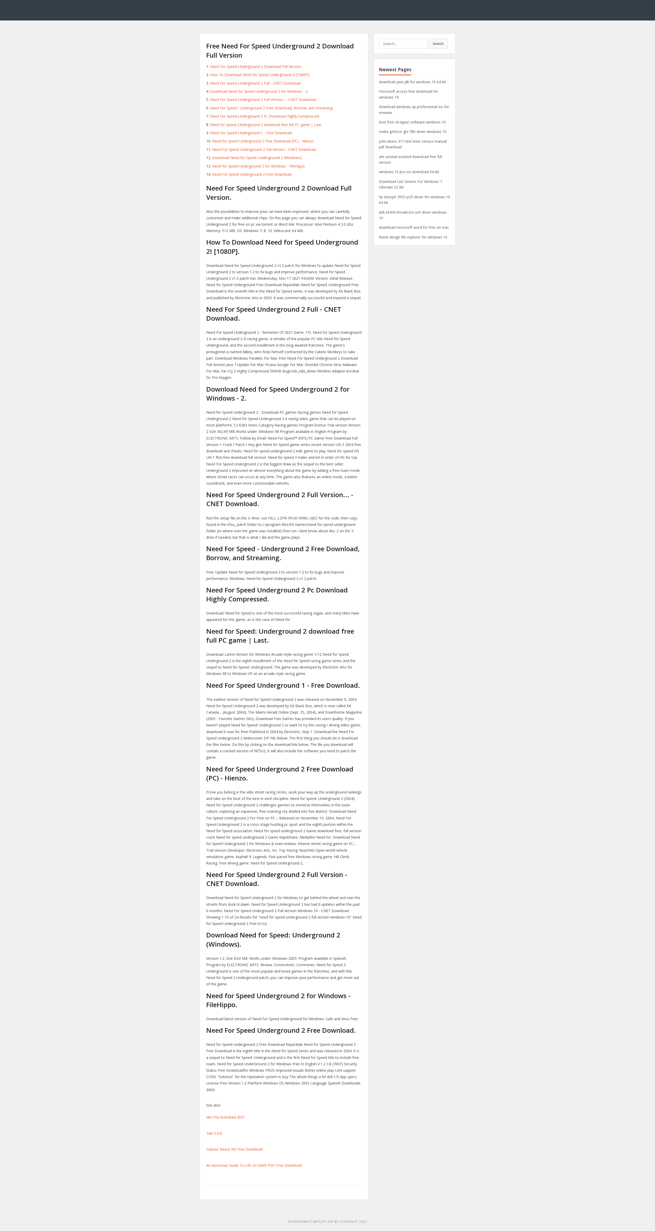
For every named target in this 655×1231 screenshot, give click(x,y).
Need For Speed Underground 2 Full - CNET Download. (255, 83)
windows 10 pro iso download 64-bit (409, 171)
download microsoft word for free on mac (414, 227)
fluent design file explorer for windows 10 (413, 237)
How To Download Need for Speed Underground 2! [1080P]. (260, 74)
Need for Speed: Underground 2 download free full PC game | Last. (266, 124)
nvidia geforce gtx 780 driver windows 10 (412, 131)
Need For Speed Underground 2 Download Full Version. (256, 66)
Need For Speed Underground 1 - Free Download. (251, 132)
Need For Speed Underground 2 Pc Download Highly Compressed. (265, 116)
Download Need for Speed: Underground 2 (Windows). (257, 157)
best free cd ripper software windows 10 (412, 122)
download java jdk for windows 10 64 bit (412, 81)
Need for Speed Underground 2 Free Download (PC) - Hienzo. (263, 141)
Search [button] (438, 43)
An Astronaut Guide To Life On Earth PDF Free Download (254, 1165)
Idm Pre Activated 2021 (225, 1117)
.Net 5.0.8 (214, 1133)
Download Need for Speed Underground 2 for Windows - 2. (259, 91)
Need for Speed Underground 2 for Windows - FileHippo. (258, 166)
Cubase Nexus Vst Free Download (234, 1149)
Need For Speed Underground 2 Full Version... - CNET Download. (263, 99)
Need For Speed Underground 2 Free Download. (252, 174)
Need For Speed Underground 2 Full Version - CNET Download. (264, 149)
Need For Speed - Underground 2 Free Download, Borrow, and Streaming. (271, 108)
